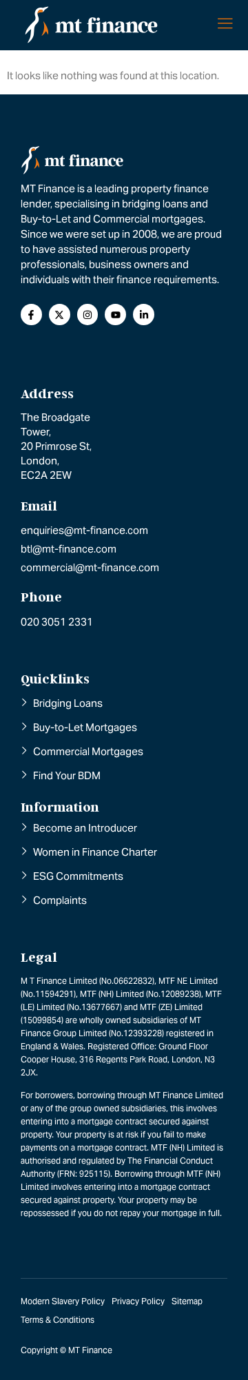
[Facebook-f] (31, 314)
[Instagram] (88, 314)
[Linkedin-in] (143, 314)
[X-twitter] (59, 314)
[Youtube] (115, 314)
